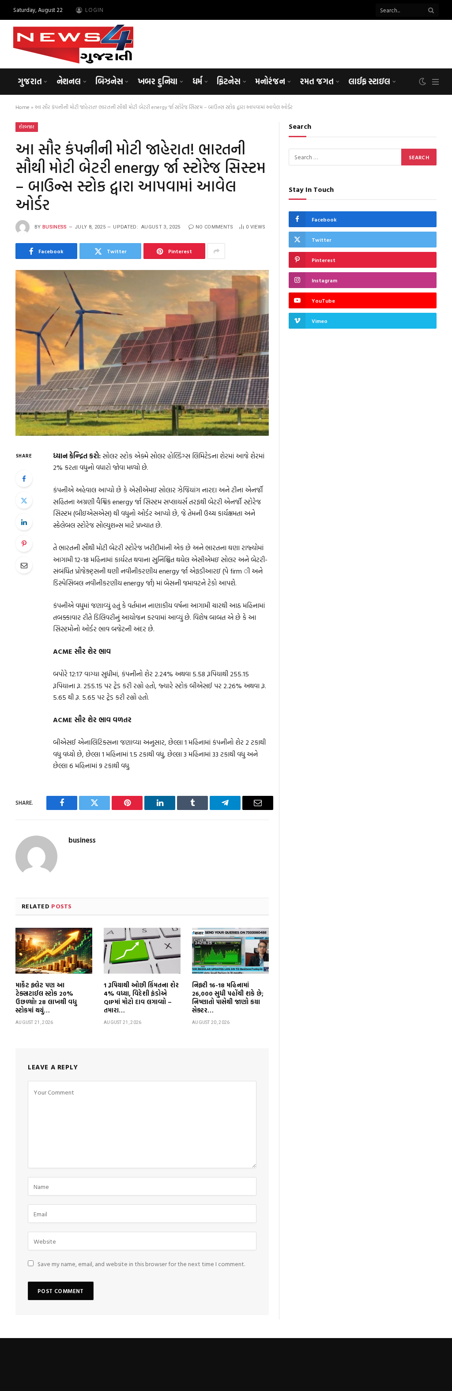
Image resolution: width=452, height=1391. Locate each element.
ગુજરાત (29, 81)
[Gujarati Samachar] (73, 44)
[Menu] (435, 82)
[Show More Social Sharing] (216, 251)
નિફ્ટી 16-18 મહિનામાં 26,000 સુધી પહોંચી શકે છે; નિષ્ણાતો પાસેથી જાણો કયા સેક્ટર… (228, 997)
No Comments (215, 227)
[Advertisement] (278, 43)
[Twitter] (23, 500)
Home (22, 107)
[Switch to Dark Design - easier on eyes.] (422, 82)
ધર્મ (197, 81)
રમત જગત (317, 81)
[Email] (23, 565)
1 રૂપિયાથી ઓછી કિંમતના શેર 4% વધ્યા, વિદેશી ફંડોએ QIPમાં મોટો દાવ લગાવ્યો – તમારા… (141, 997)
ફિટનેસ (228, 81)
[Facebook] (23, 478)
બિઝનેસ (109, 81)
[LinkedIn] (23, 522)
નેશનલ (68, 81)
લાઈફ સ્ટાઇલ (369, 81)
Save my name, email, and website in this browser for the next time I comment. (141, 1263)
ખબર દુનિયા (158, 81)
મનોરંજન (270, 81)
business (54, 227)
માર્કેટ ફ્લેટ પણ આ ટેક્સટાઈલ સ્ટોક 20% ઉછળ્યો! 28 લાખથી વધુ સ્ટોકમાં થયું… (46, 997)
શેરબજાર (26, 127)
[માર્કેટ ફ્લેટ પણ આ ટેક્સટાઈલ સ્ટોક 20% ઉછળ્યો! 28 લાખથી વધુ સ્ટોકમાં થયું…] (53, 951)
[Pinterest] (23, 543)
